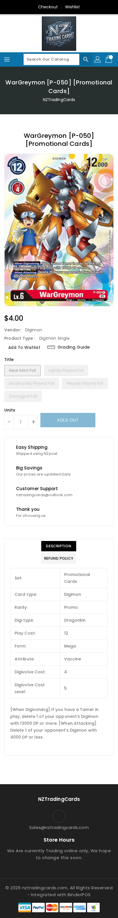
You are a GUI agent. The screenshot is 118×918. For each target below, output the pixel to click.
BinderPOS (79, 895)
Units (9, 410)
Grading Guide (74, 347)
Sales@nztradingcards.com (58, 827)
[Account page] (98, 59)
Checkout (48, 7)
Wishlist (72, 7)
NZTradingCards (59, 100)
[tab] (58, 546)
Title (9, 359)
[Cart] (109, 59)
